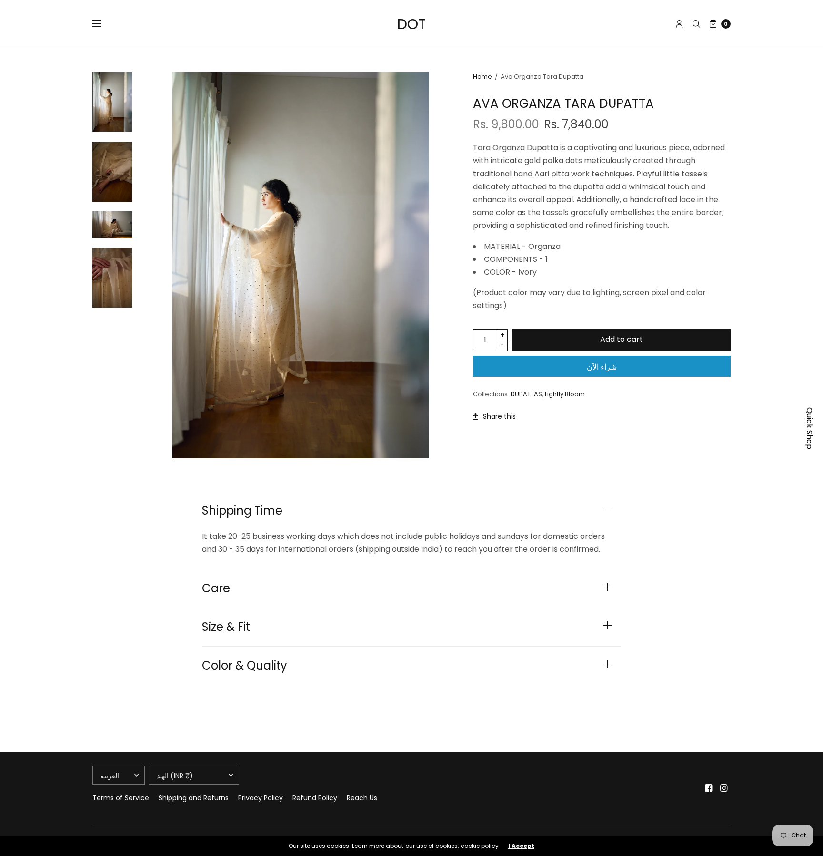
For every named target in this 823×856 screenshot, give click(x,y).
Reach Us (362, 798)
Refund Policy (314, 798)
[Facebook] (708, 788)
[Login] (679, 24)
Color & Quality (244, 665)
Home (482, 76)
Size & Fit (226, 627)
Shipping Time (242, 510)
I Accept (521, 846)
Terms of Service (120, 798)
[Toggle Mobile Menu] (102, 23)
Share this (499, 416)
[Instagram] (724, 788)
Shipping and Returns (194, 798)
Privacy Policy (260, 798)
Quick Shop (809, 428)
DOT (411, 24)
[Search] (696, 24)
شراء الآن (602, 366)
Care (216, 588)
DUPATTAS (526, 394)
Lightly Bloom (565, 394)
